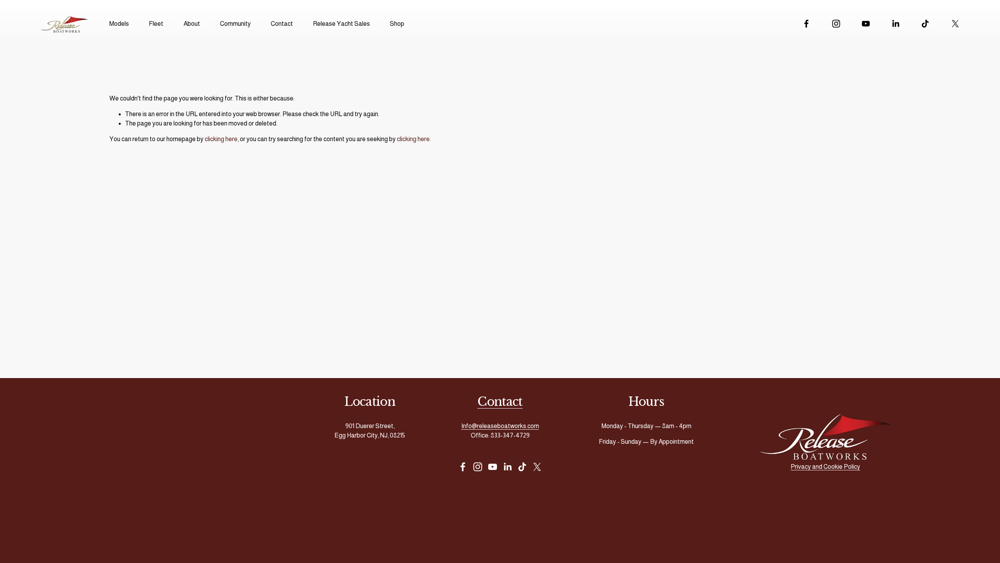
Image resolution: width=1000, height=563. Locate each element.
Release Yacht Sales (341, 23)
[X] (955, 24)
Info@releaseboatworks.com (500, 426)
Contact (282, 23)
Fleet (156, 23)
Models (119, 23)
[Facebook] (806, 24)
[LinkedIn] (895, 24)
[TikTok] (925, 24)
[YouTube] (866, 24)
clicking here (221, 139)
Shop (397, 23)
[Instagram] (836, 24)
